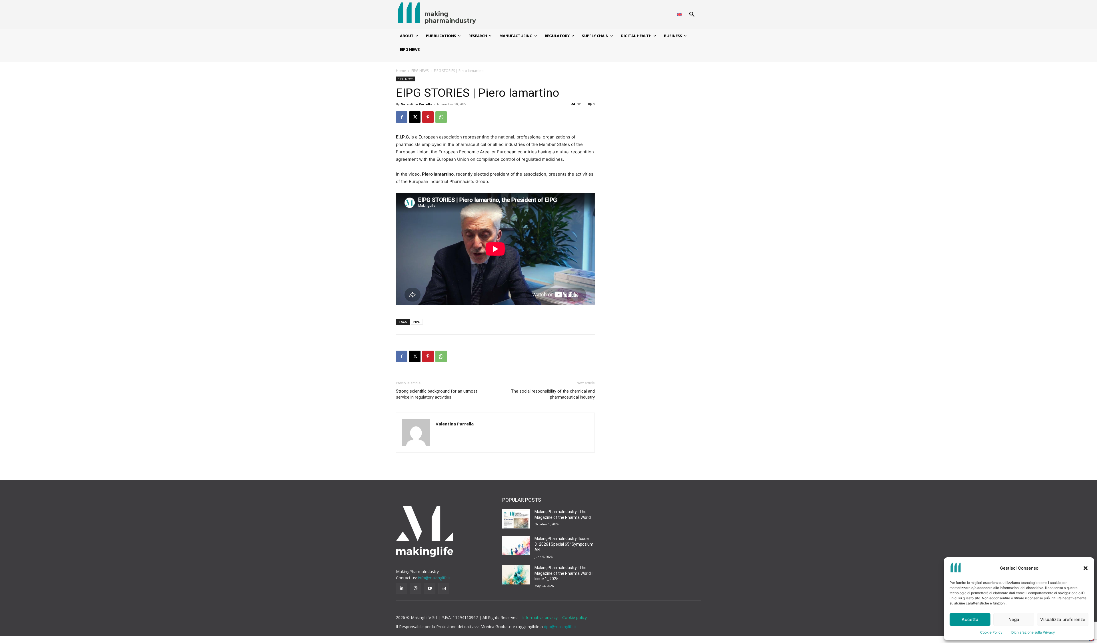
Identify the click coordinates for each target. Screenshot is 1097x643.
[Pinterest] (428, 117)
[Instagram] (415, 588)
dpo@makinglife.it (560, 626)
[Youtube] (429, 588)
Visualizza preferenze (1062, 619)
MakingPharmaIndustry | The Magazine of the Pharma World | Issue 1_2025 (563, 573)
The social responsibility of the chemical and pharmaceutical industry (553, 394)
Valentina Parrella (417, 104)
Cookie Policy (991, 632)
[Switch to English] (679, 14)
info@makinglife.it (434, 577)
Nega (1013, 619)
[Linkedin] (401, 588)
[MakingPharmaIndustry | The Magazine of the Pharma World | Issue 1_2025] (516, 574)
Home (401, 70)
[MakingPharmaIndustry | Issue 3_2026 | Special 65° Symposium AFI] (516, 545)
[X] (415, 117)
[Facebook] (401, 117)
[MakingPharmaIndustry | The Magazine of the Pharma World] (516, 519)
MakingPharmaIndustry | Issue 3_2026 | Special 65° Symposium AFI (564, 544)
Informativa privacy (540, 617)
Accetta (970, 619)
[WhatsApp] (441, 117)
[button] (1085, 568)
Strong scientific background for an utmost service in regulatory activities (436, 394)
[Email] (443, 588)
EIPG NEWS (420, 70)
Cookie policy (574, 617)
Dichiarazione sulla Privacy (1033, 632)
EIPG (416, 322)
